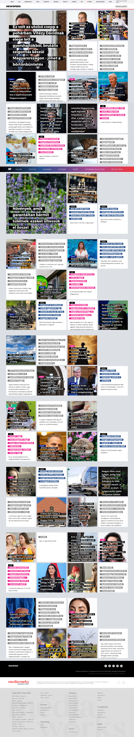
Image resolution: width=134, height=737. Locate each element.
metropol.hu (101, 695)
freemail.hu (100, 710)
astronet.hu (72, 696)
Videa (37, 1)
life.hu (99, 697)
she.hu (99, 700)
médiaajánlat (122, 671)
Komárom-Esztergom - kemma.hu (22, 722)
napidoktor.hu (73, 708)
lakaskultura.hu (73, 701)
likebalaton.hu (73, 705)
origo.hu (43, 715)
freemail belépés (121, 6)
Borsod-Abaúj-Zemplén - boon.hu (22, 703)
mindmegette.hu (74, 710)
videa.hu (100, 715)
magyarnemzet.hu (46, 708)
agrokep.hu (44, 727)
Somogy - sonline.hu (18, 726)
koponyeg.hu (101, 712)
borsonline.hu (73, 732)
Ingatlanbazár (100, 1)
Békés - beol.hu (17, 701)
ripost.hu (100, 693)
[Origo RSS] (121, 666)
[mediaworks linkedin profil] (124, 683)
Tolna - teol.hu (16, 731)
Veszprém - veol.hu (46, 695)
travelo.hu (72, 712)
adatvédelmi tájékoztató (82, 671)
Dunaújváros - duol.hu (19, 708)
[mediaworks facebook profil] (119, 683)
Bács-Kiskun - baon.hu (19, 696)
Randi (90, 1)
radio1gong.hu (101, 727)
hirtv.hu (43, 712)
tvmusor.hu (72, 722)
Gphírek (74, 1)
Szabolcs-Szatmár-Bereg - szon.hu (23, 728)
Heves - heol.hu (17, 717)
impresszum (115, 671)
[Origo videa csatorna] (117, 666)
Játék (110, 1)
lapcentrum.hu (101, 717)
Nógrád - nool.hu (17, 724)
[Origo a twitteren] (109, 666)
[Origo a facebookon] (105, 666)
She (82, 1)
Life (19, 1)
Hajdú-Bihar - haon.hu (19, 714)
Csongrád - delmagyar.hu (20, 705)
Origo (12, 1)
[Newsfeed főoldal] (13, 666)
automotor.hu (73, 698)
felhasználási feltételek (95, 671)
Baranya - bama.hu (18, 698)
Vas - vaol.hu (45, 693)
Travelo (65, 1)
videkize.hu (72, 719)
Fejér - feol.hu (16, 710)
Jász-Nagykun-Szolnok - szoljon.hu (23, 719)
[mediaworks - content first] (18, 682)
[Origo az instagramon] (113, 666)
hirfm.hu (100, 729)
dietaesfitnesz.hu (74, 714)
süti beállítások (107, 671)
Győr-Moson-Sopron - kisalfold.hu (22, 712)
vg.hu (42, 725)
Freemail (56, 1)
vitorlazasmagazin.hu (75, 717)
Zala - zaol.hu (45, 697)
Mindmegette (28, 1)
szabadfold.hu (45, 710)
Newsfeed (46, 1)
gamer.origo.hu (73, 703)
